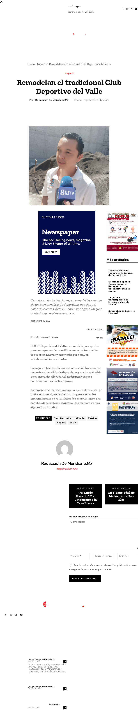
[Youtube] (136, 9)
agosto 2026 (109, 651)
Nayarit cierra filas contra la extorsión (82, 657)
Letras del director (38, 656)
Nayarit (42, 64)
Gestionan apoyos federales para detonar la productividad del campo (119, 286)
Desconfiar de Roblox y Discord (121, 312)
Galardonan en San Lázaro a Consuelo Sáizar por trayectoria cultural (82, 676)
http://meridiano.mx (66, 468)
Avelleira (53, 704)
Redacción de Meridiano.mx (51, 100)
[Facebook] (123, 9)
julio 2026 (108, 657)
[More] (85, 112)
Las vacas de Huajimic (47, 678)
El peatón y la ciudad (46, 699)
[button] (96, 51)
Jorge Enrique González (41, 659)
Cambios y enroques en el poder (83, 687)
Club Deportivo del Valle (69, 418)
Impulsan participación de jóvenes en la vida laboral (118, 301)
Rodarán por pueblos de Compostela (83, 649)
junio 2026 (108, 662)
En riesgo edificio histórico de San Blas (121, 496)
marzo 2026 (109, 678)
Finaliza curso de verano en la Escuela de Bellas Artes (120, 273)
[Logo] (81, 34)
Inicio (31, 64)
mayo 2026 (109, 668)
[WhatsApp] (77, 112)
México (92, 418)
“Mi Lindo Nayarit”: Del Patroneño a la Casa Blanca (86, 498)
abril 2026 (108, 673)
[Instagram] (127, 9)
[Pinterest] (68, 112)
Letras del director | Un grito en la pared (45, 649)
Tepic (73, 422)
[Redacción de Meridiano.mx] (67, 449)
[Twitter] (131, 9)
